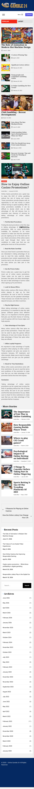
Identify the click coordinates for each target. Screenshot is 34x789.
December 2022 (8, 677)
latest (20, 21)
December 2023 (8, 647)
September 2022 (8, 687)
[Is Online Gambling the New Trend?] (5, 88)
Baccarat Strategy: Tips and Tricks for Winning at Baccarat (20, 155)
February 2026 (7, 618)
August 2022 (7, 692)
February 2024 (7, 642)
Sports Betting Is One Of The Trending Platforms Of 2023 (22, 487)
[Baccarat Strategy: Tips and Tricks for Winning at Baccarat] (5, 156)
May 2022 (6, 706)
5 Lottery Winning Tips (19, 55)
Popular (5, 21)
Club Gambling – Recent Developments (13, 113)
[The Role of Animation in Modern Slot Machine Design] (17, 35)
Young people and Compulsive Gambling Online (18, 76)
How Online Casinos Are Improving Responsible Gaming (14, 555)
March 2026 (6, 613)
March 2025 (6, 632)
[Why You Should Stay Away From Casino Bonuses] (5, 146)
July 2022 (6, 697)
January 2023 (7, 672)
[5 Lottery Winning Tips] (5, 57)
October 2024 (7, 637)
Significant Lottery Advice (20, 65)
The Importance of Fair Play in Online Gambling (22, 414)
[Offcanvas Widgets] (3, 14)
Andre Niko (4, 191)
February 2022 (7, 721)
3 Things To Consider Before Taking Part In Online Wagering (22, 470)
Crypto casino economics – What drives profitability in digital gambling (15, 565)
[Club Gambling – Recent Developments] (17, 103)
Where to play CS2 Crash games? (21, 440)
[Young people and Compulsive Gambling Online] (5, 77)
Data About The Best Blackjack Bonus (18, 123)
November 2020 (8, 736)
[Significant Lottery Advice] (5, 67)
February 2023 (7, 667)
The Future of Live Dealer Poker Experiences (13, 545)
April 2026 (6, 608)
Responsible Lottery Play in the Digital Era (16, 574)
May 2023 (6, 662)
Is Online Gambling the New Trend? (21, 86)
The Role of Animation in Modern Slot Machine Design (16, 45)
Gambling (4, 181)
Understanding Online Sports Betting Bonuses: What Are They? (19, 134)
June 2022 (6, 702)
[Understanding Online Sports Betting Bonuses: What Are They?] (5, 135)
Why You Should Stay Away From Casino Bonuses (20, 144)
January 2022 (7, 726)
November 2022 (8, 682)
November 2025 (8, 628)
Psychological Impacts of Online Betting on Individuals (21, 455)
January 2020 (7, 751)
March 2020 (6, 741)
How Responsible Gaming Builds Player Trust (22, 427)
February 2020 (7, 746)
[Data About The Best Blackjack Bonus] (5, 125)
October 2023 (7, 652)
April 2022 (6, 711)
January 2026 (7, 623)
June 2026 (6, 598)
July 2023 (6, 657)
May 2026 (6, 603)
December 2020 (8, 731)
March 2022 (6, 716)
